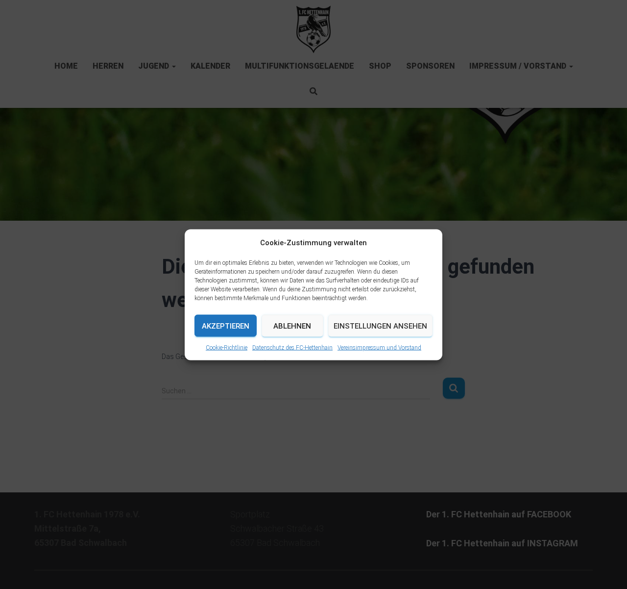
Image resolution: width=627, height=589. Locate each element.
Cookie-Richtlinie (226, 347)
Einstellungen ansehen (380, 325)
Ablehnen (292, 325)
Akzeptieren (225, 325)
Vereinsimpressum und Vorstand (379, 347)
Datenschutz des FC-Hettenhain (292, 347)
